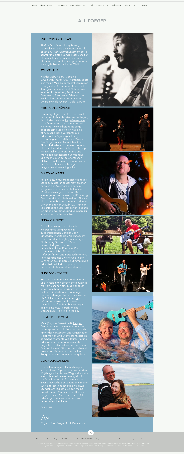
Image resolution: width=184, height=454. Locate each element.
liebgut (77, 323)
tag (78, 298)
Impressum (135, 439)
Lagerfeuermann (75, 120)
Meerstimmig (48, 229)
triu (52, 79)
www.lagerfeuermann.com (121, 439)
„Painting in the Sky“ (68, 310)
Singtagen (47, 235)
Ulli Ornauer (68, 329)
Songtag (64, 238)
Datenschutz (145, 439)
